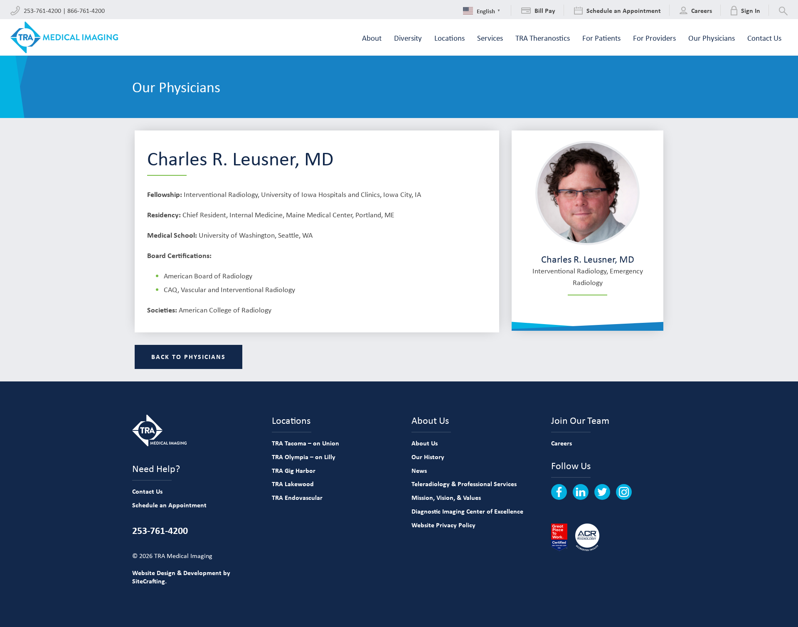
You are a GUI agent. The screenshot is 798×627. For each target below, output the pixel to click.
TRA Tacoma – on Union (305, 443)
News (419, 470)
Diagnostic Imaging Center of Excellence (467, 511)
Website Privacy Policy (443, 524)
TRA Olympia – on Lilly (303, 456)
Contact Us (147, 491)
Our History (427, 456)
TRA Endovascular (297, 497)
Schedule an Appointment (169, 504)
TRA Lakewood (293, 483)
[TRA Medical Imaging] (64, 37)
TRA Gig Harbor (293, 470)
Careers (561, 443)
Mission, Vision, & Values (446, 497)
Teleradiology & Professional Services (464, 483)
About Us (424, 443)
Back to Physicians (188, 356)
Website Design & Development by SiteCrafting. (181, 577)
